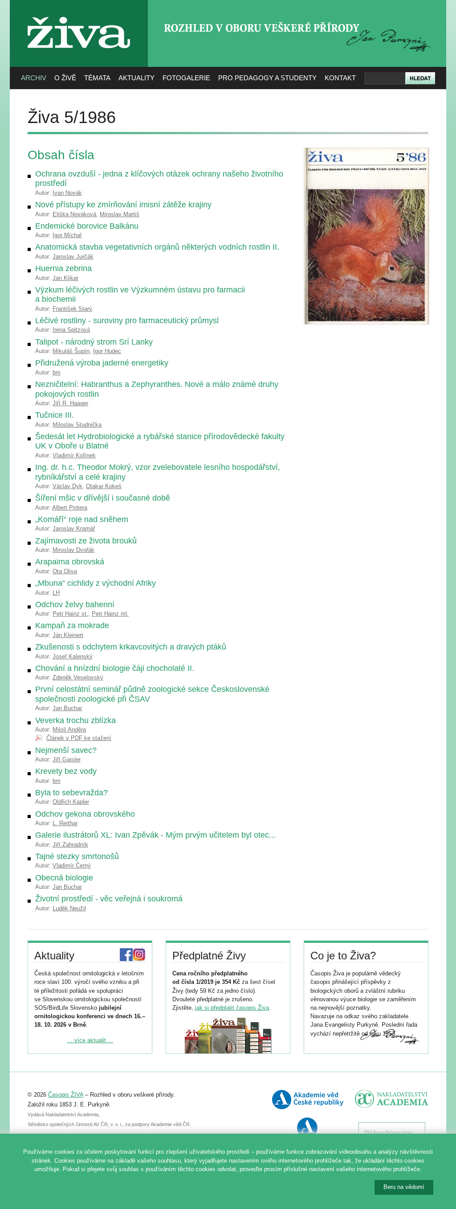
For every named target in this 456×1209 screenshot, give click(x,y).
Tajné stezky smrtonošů (77, 856)
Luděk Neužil (69, 908)
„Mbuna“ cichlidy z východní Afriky (95, 583)
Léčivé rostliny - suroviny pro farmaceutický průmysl (127, 320)
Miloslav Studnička (77, 424)
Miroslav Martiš (119, 214)
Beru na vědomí (403, 1187)
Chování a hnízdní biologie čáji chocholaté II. (114, 668)
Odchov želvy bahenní (74, 604)
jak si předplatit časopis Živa (232, 1007)
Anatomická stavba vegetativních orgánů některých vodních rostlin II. (157, 247)
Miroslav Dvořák (73, 550)
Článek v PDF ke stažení (78, 738)
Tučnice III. (54, 415)
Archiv (33, 78)
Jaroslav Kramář (74, 528)
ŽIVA (79, 13)
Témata (97, 78)
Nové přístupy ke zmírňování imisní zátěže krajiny (123, 204)
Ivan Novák (67, 192)
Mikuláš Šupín (71, 351)
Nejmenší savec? (66, 750)
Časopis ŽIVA (65, 1094)
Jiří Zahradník (70, 844)
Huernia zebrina (63, 268)
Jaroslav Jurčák (73, 256)
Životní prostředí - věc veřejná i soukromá (109, 898)
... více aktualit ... (90, 1040)
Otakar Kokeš (104, 486)
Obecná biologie (64, 877)
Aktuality (136, 78)
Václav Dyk (67, 486)
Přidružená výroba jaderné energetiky (101, 362)
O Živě (65, 78)
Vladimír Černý (72, 865)
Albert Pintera (69, 507)
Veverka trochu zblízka (75, 720)
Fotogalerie (186, 78)
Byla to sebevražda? (71, 792)
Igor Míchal (67, 235)
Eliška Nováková (74, 214)
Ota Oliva (65, 571)
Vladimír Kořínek (74, 455)
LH (56, 592)
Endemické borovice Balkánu (86, 226)
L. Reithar (65, 823)
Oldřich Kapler (71, 801)
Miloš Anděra (69, 729)
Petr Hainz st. (70, 613)
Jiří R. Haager (70, 403)
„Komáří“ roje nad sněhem (81, 519)
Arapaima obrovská (69, 561)
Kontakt (340, 78)
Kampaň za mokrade (72, 625)
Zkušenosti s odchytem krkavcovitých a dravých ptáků (130, 646)
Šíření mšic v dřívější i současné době (102, 497)
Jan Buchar (67, 708)
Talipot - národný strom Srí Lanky (94, 341)
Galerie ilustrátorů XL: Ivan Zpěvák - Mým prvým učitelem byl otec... (155, 835)
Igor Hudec (107, 351)
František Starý (72, 308)
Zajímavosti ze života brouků (86, 540)
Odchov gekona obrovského (85, 814)
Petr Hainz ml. (110, 613)
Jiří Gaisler (67, 759)
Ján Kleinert (68, 635)
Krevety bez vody (66, 771)
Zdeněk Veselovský (78, 677)
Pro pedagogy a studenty (267, 78)
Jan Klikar (65, 278)
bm (57, 372)
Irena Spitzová (71, 329)
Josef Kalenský (73, 656)
